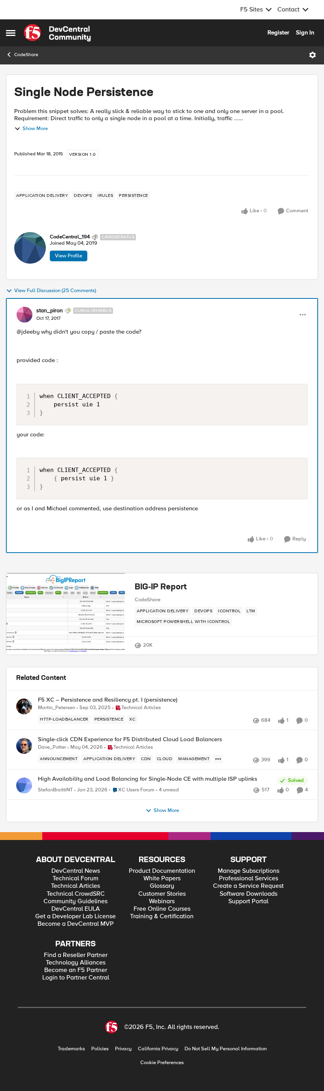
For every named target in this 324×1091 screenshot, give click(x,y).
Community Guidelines (75, 901)
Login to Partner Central (75, 978)
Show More (35, 129)
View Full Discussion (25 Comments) (55, 291)
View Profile (68, 256)
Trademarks (71, 1049)
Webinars (162, 901)
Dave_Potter (52, 747)
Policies (100, 1049)
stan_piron (49, 311)
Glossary (162, 886)
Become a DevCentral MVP (76, 924)
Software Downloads (248, 894)
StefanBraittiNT (55, 790)
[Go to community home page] (57, 32)
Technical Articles (75, 886)
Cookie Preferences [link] (162, 1062)
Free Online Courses (162, 909)
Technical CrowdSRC (76, 894)
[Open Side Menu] (10, 33)
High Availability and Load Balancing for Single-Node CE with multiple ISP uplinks (147, 779)
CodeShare (26, 55)
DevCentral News (75, 871)
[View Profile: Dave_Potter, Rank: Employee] (24, 746)
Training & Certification (162, 916)
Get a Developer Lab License (75, 916)
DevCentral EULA (75, 909)
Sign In (305, 32)
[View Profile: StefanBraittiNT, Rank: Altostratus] (24, 785)
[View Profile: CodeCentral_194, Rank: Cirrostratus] (30, 248)
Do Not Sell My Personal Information (226, 1049)
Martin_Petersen (56, 708)
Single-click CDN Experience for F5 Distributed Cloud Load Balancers (130, 739)
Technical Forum (75, 878)
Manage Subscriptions (248, 871)
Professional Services (248, 878)
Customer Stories (162, 894)
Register (278, 32)
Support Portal (248, 901)
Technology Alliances (75, 962)
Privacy (123, 1049)
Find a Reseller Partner (75, 955)
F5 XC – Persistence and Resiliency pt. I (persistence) (107, 700)
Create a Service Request (248, 886)
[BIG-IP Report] (65, 614)
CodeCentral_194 (70, 237)
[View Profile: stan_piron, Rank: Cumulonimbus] (24, 315)
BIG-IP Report (161, 587)
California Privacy (158, 1049)
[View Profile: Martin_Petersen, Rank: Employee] (24, 706)
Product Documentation (162, 871)
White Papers (162, 878)
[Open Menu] (312, 54)
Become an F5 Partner (75, 970)
